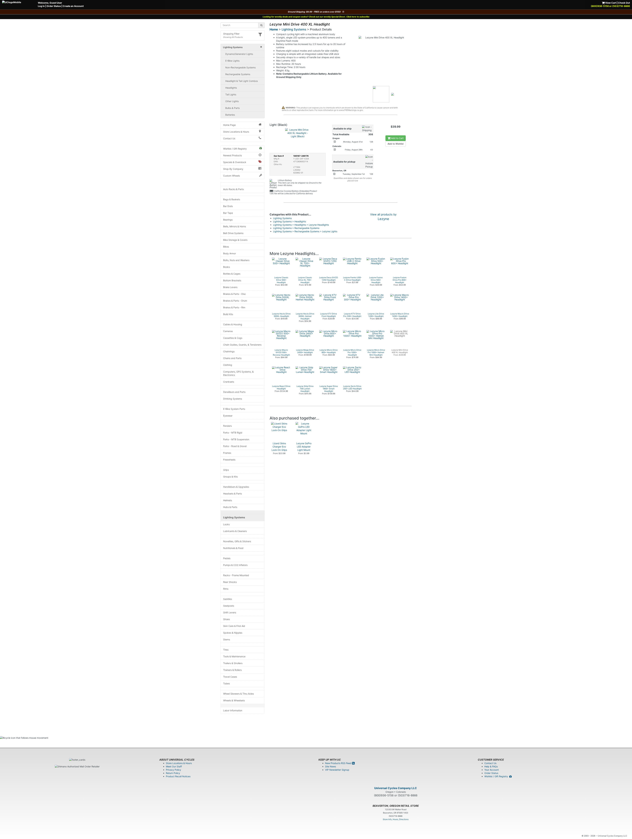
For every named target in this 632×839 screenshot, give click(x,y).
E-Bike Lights (232, 60)
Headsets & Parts (232, 493)
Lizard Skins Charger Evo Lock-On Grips (279, 446)
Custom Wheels (231, 175)
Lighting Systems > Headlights (289, 221)
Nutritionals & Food (233, 548)
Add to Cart (397, 138)
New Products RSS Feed (338, 763)
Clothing (227, 365)
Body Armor (229, 253)
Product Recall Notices (178, 776)
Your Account (491, 769)
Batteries (230, 114)
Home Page (229, 125)
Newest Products (232, 155)
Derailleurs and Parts (234, 392)
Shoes (226, 619)
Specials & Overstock (234, 162)
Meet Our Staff (174, 766)
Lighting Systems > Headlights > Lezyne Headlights (301, 224)
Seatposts (228, 605)
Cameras (228, 331)
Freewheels (229, 459)
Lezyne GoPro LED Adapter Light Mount (303, 446)
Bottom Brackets (232, 280)
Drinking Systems (232, 398)
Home (274, 29)
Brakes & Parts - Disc (234, 294)
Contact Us (229, 138)
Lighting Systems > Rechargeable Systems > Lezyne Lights (305, 231)
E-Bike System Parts (234, 408)
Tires (225, 649)
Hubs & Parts (230, 507)
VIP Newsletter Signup (337, 769)
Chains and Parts (232, 358)
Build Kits (228, 314)
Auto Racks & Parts (233, 189)
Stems (226, 639)
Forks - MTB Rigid (232, 432)
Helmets (227, 500)
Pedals (226, 558)
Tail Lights (230, 94)
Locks (226, 524)
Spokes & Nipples (232, 632)
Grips (226, 469)
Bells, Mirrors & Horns (234, 226)
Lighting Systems (234, 517)
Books (226, 267)
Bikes (226, 246)
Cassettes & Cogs (232, 337)
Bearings (228, 219)
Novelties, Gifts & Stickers (237, 541)
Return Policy (173, 773)
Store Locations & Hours (236, 131)
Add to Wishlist (396, 143)
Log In (41, 6)
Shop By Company (233, 169)
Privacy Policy (173, 769)
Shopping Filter (231, 33)
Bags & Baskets (231, 199)
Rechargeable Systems (237, 74)
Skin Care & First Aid (234, 626)
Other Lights (232, 101)
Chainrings (229, 351)
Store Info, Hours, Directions (395, 819)
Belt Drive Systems (233, 233)
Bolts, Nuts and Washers (236, 260)
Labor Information (232, 710)
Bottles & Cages (231, 273)
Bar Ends (228, 206)
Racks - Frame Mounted (236, 575)
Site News (330, 766)
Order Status (54, 6)
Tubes (226, 683)
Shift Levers (229, 612)
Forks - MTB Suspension (236, 439)
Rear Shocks (230, 582)
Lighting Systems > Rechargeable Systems (296, 228)
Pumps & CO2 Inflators (235, 565)
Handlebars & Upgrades (236, 486)
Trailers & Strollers (232, 663)
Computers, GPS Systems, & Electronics (238, 373)
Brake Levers (230, 287)
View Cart (610, 2)
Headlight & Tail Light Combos (241, 81)
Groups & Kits (230, 476)
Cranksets (228, 381)
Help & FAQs (491, 766)
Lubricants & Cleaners (235, 531)
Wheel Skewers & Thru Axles (238, 693)
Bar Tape (228, 212)
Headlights (231, 87)
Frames (227, 452)
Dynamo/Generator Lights (239, 54)
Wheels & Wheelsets (234, 700)
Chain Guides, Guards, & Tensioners (242, 344)
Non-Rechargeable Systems (240, 67)
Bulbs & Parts (232, 108)
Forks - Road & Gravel (235, 446)
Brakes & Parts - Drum (235, 300)
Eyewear (227, 415)
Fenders (227, 425)
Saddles (227, 599)
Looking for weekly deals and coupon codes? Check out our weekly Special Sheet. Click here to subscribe (316, 16)
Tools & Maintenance (234, 656)
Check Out (624, 2)
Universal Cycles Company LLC (395, 788)
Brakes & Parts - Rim (234, 307)
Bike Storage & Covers (235, 239)
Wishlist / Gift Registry (235, 148)
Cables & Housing (232, 324)
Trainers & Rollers (232, 670)
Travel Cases (230, 676)
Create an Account (73, 6)
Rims (225, 588)
